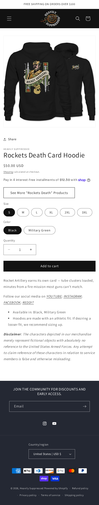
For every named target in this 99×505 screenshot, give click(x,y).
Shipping (8, 171)
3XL (84, 212)
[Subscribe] (84, 406)
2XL (67, 212)
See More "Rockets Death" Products (39, 193)
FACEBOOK (11, 302)
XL (51, 212)
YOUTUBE (53, 296)
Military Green (40, 230)
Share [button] (12, 139)
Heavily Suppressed (32, 488)
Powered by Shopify (56, 488)
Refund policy (80, 488)
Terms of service (50, 495)
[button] (9, 19)
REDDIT (28, 302)
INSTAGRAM (73, 296)
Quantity (9, 240)
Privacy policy (28, 495)
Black (12, 230)
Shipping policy (74, 495)
